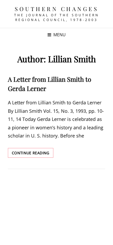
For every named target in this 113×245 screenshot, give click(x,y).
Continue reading (32, 154)
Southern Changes (56, 8)
